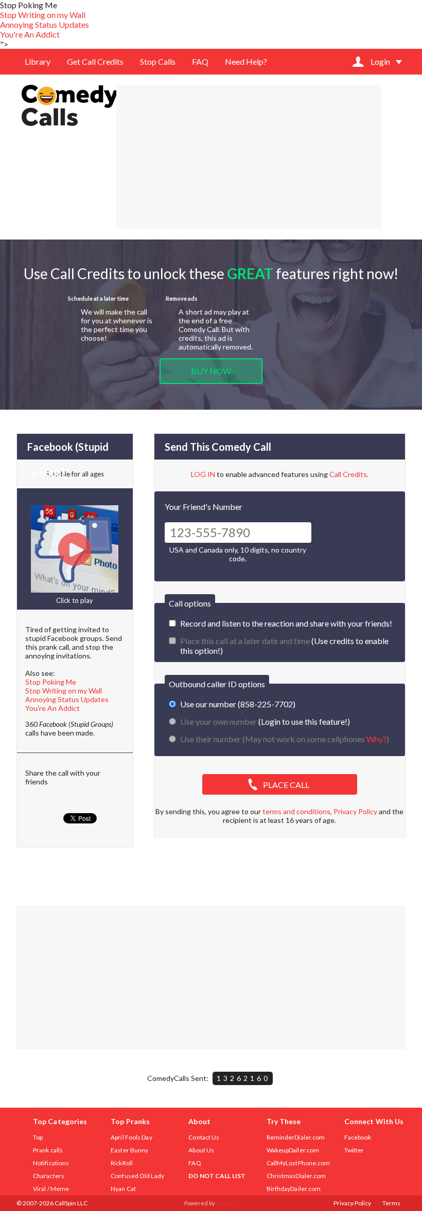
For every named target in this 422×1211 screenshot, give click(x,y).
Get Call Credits (95, 61)
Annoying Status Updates (44, 24)
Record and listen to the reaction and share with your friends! (286, 623)
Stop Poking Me (50, 681)
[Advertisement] (248, 157)
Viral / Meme (51, 1188)
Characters (48, 1176)
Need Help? (246, 61)
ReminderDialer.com (296, 1137)
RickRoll (122, 1163)
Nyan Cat (123, 1188)
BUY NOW (211, 371)
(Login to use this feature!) (265, 721)
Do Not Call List (216, 1176)
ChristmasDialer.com (296, 1176)
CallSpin (227, 1203)
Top (38, 1137)
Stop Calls (157, 61)
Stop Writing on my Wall (42, 15)
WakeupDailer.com (293, 1150)
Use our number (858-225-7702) (237, 704)
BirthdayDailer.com (294, 1188)
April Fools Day (131, 1137)
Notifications (51, 1163)
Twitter (354, 1150)
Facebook (358, 1137)
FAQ (200, 61)
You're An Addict (30, 34)
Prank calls (48, 1150)
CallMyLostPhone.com (298, 1163)
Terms (391, 1203)
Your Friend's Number (203, 506)
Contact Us (203, 1137)
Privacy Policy (355, 811)
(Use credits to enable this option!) (284, 645)
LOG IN (203, 474)
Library (37, 61)
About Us (201, 1150)
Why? (376, 739)
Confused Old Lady (137, 1176)
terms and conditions (296, 811)
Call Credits (348, 474)
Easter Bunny (129, 1150)
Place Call (286, 785)
